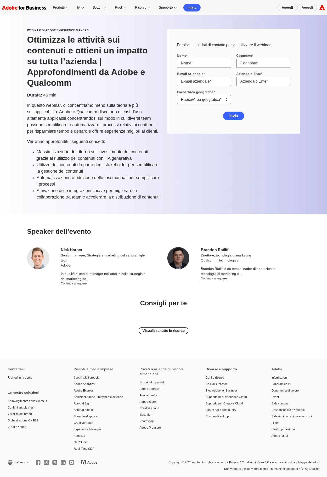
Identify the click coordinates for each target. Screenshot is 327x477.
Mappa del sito (307, 462)
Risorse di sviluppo (218, 416)
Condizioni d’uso (253, 462)
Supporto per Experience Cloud (226, 397)
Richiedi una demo (20, 377)
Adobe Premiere (150, 427)
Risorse (141, 7)
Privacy (234, 462)
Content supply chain (21, 407)
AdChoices (312, 469)
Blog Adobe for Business (221, 390)
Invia (233, 116)
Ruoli (119, 7)
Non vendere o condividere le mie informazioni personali (261, 469)
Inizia (191, 8)
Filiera (275, 423)
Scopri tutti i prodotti (86, 377)
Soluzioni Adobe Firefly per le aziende (98, 397)
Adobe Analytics (84, 384)
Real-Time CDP (84, 448)
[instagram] (46, 462)
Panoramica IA (281, 384)
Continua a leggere (74, 283)
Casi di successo (217, 384)
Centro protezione (283, 429)
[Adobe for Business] (322, 7)
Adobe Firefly (148, 395)
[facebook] (38, 462)
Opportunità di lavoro (285, 390)
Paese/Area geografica (195, 92)
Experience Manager (87, 429)
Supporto (166, 7)
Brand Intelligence (85, 416)
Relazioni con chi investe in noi (291, 416)
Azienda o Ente (248, 74)
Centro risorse (215, 377)
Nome (181, 55)
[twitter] (54, 462)
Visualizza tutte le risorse (163, 331)
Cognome (244, 55)
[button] (18, 462)
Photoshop (147, 421)
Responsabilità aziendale (288, 410)
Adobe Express (84, 390)
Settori (97, 7)
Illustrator (146, 414)
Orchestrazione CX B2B (23, 420)
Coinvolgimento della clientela (27, 401)
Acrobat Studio (83, 410)
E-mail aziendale (190, 74)
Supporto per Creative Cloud (224, 403)
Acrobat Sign (82, 403)
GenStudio (81, 442)
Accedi (287, 7)
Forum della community (221, 410)
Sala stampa (279, 403)
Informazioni (279, 377)
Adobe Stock (148, 401)
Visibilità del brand (20, 414)
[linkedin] (63, 462)
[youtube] (71, 462)
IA (78, 7)
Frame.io (79, 435)
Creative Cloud (83, 423)
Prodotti (59, 7)
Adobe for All (279, 435)
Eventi (275, 397)
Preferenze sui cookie (281, 462)
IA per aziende (17, 427)
